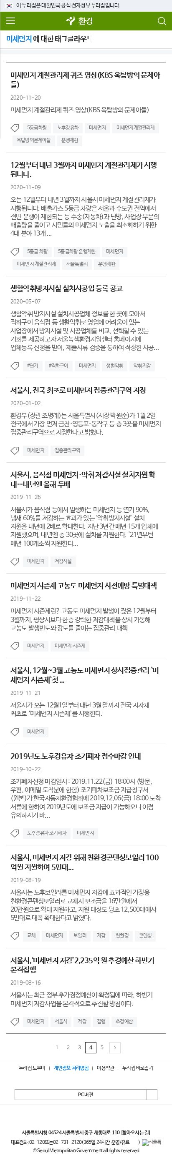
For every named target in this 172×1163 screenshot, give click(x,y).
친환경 (122, 936)
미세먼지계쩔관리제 (135, 128)
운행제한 (69, 140)
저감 (101, 936)
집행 (101, 1022)
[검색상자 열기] (161, 21)
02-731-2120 (67, 1142)
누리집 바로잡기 (137, 1068)
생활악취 (114, 366)
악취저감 (142, 366)
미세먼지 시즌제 (70, 646)
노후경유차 (67, 128)
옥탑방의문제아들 (34, 140)
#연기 (32, 366)
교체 (31, 936)
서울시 (61, 1022)
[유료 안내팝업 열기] (134, 1142)
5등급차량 (37, 128)
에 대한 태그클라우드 (49, 39)
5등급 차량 (37, 252)
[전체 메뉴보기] (10, 21)
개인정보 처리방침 (71, 1068)
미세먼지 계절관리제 (36, 264)
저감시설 (63, 561)
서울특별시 (77, 264)
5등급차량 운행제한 (77, 252)
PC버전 (86, 1095)
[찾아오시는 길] (135, 1133)
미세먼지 (97, 128)
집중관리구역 (67, 451)
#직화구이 (58, 366)
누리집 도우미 (32, 1068)
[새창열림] (71, 21)
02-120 (37, 1142)
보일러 (79, 936)
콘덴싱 (145, 936)
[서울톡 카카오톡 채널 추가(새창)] (152, 1142)
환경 (85, 21)
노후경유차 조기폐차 (46, 833)
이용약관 (105, 1068)
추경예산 (124, 1022)
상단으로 (152, 1094)
